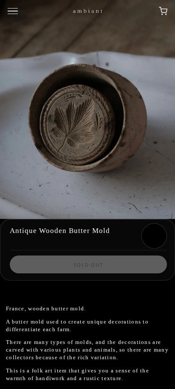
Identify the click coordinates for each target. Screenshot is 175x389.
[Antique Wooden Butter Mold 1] (87, 109)
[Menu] (14, 11)
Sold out (88, 264)
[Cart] (163, 11)
